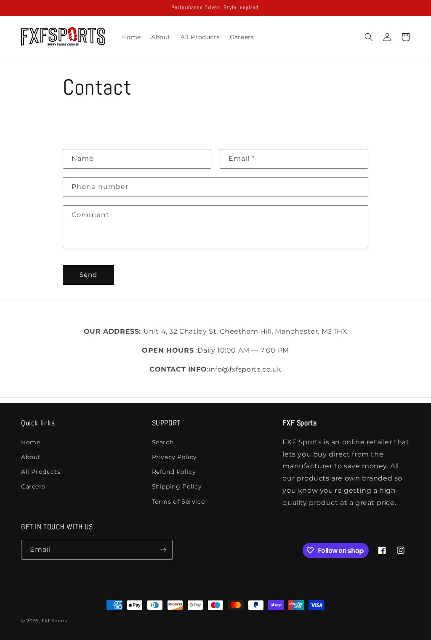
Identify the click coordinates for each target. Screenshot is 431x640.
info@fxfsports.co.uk (245, 369)
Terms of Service (178, 501)
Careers (33, 486)
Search (163, 442)
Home (30, 442)
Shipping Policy (177, 486)
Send (88, 275)
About (30, 457)
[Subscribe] (163, 550)
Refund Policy (174, 471)
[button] (368, 37)
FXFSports (54, 621)
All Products (40, 471)
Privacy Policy (174, 457)
